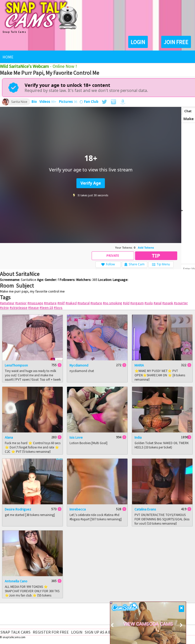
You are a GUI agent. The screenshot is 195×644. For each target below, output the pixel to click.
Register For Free (51, 632)
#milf (61, 303)
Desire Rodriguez (18, 509)
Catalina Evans (145, 509)
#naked (71, 303)
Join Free (176, 41)
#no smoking (112, 303)
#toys (58, 307)
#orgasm (137, 303)
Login (138, 41)
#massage (35, 303)
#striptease (18, 307)
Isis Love (76, 437)
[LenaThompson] (32, 359)
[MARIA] (162, 359)
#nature (96, 303)
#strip (4, 307)
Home (8, 56)
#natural (83, 303)
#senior (21, 303)
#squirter (181, 303)
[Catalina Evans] (162, 503)
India (138, 437)
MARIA (139, 365)
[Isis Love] (97, 431)
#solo (148, 303)
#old (126, 303)
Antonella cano (16, 581)
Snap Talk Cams (15, 632)
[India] (162, 431)
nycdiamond (79, 365)
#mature (50, 303)
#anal (157, 303)
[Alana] (32, 431)
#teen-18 (46, 307)
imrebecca (78, 509)
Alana (9, 437)
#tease (33, 307)
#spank (167, 303)
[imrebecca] (97, 503)
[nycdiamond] (97, 359)
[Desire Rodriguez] (32, 503)
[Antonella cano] (32, 575)
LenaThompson (16, 365)
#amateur (7, 303)
